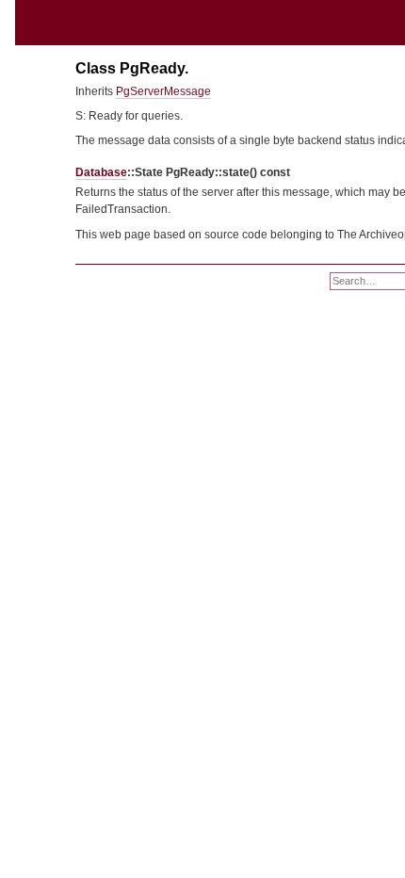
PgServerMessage (163, 91)
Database (101, 172)
